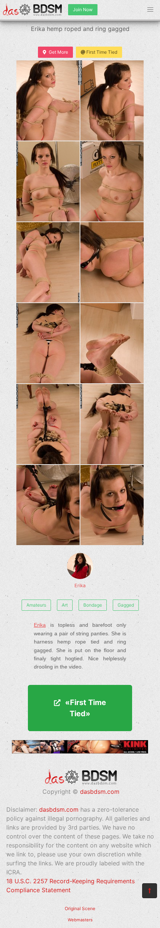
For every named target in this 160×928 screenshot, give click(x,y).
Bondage (92, 605)
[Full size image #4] (48, 262)
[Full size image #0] (48, 100)
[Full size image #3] (112, 181)
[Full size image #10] (48, 505)
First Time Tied (101, 52)
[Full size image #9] (112, 424)
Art (65, 605)
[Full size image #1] (112, 100)
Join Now (83, 9)
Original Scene (80, 908)
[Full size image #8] (48, 424)
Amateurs (36, 605)
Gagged (126, 605)
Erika (80, 585)
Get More (58, 52)
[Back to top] (149, 890)
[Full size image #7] (112, 343)
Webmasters (80, 919)
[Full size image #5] (112, 262)
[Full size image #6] (48, 343)
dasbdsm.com (99, 791)
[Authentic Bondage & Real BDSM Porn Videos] (80, 751)
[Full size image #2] (48, 181)
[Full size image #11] (112, 505)
